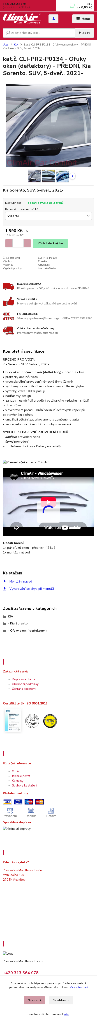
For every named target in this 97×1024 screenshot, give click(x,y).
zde (66, 1014)
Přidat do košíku (50, 243)
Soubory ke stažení (24, 786)
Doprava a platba (23, 679)
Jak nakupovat (21, 776)
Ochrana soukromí (24, 689)
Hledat (84, 33)
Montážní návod (20, 581)
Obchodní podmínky (25, 684)
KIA (16, 44)
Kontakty (17, 781)
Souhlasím (61, 1000)
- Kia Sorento (18, 624)
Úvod (6, 44)
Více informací (79, 987)
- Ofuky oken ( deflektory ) (27, 631)
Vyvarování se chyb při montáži (31, 589)
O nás (16, 771)
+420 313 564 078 (14, 4)
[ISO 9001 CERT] (31, 720)
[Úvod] (22, 19)
